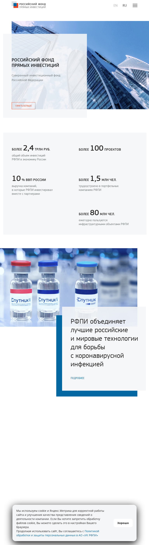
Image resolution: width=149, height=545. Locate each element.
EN (115, 5)
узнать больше (23, 105)
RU (125, 5)
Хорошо (123, 523)
